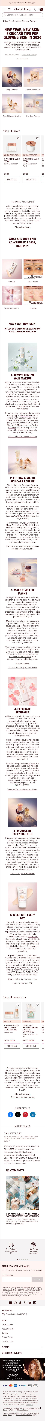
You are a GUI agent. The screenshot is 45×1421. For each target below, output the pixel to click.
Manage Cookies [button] (23, 1410)
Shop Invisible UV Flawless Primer (22, 979)
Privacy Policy (31, 1294)
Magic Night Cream (26, 430)
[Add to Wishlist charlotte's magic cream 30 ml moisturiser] (18, 138)
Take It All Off (25, 415)
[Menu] (3, 9)
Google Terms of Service (24, 1415)
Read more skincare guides (22, 1097)
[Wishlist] (9, 9)
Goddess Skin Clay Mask (20, 657)
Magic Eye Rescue (23, 530)
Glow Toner (30, 763)
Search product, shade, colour (20, 15)
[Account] (34, 9)
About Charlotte (8, 1329)
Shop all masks (22, 663)
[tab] (17, 1259)
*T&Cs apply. (6, 1287)
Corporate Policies (9, 1410)
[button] (5, 15)
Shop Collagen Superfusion (22, 873)
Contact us (29, 1404)
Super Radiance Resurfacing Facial (21, 740)
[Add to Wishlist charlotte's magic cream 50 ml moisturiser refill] (37, 138)
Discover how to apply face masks (22, 668)
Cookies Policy (8, 1341)
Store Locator (7, 1325)
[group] (11, 159)
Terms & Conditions (32, 1408)
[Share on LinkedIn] (33, 1114)
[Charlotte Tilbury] (22, 9)
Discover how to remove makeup (22, 437)
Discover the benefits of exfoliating (22, 789)
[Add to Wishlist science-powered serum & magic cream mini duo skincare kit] (18, 1004)
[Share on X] (18, 1114)
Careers (5, 1333)
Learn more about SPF (22, 983)
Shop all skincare (22, 227)
